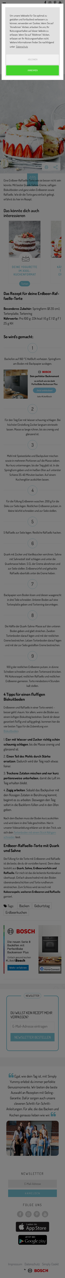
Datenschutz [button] (22, 46)
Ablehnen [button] (32, 59)
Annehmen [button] (33, 70)
